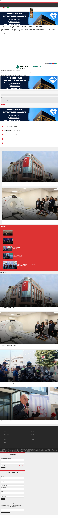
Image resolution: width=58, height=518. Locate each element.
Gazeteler (5, 432)
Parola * (2, 491)
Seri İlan (32, 441)
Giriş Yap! (16, 474)
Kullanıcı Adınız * (3, 487)
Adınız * (2, 476)
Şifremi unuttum (21, 465)
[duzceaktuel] (29, 1)
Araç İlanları (5, 439)
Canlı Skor (32, 431)
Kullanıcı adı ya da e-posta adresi (6, 458)
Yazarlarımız (32, 434)
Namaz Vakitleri (33, 432)
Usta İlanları (5, 441)
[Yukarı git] (56, 516)
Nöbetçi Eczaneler (6, 434)
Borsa (8, 7)
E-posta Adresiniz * (4, 483)
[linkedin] (55, 63)
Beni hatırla (4, 465)
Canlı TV (5, 431)
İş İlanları (32, 439)
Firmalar (5, 442)
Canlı (4, 7)
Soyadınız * (3, 480)
